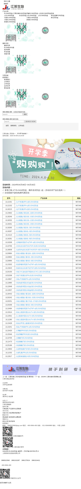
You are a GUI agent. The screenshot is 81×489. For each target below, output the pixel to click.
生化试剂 (5, 451)
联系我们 (5, 77)
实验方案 (7, 54)
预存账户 (18, 413)
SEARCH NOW (30, 121)
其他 (52, 13)
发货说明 (12, 417)
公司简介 (7, 81)
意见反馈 (7, 88)
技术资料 (7, 49)
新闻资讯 (13, 125)
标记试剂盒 (54, 17)
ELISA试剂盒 (13, 451)
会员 (9, 483)
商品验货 (5, 417)
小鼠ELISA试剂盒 (10, 19)
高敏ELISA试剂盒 (32, 13)
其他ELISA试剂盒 (10, 22)
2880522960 (5, 460)
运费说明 (18, 417)
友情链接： (6, 449)
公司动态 (7, 84)
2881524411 (36, 460)
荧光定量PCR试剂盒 (57, 15)
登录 (5, 1)
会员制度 (18, 408)
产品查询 (12, 408)
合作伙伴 (7, 86)
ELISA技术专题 (9, 47)
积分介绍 (5, 421)
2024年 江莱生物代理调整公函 (51, 377)
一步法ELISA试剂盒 (44, 13)
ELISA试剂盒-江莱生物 (11, 13)
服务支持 (5, 43)
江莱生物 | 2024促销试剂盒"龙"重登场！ (21, 377)
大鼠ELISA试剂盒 (10, 17)
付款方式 (5, 413)
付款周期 (12, 413)
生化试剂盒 (22, 13)
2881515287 (15, 460)
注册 (8, 1)
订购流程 (5, 408)
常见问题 (7, 52)
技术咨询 (12, 421)
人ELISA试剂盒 (9, 15)
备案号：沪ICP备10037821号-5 (28, 451)
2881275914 (26, 460)
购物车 (6, 4)
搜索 (25, 114)
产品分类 (5, 11)
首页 (1, 483)
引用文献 (5, 75)
